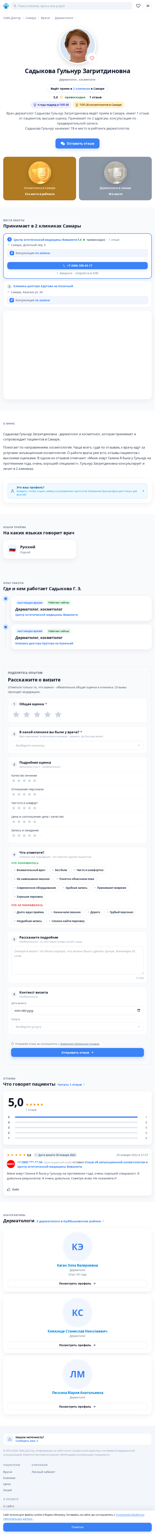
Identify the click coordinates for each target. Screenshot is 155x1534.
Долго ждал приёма (29, 912)
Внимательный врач (29, 870)
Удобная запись (75, 888)
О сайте (8, 1506)
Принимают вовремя (110, 888)
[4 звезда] (47, 714)
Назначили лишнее (66, 912)
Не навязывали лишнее (32, 879)
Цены (7, 1484)
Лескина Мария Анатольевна (77, 1393)
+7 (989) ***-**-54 (29, 1162)
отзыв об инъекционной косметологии (115, 1162)
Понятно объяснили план (75, 879)
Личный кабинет (43, 1472)
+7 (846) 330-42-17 (79, 265)
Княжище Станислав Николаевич (77, 1331)
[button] (77, 256)
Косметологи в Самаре (39, 188)
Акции (7, 1490)
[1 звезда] (16, 714)
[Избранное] (138, 6)
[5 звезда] (58, 714)
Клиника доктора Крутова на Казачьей (43, 286)
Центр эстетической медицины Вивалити (45, 240)
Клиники (9, 1478)
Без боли (59, 870)
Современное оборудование (35, 888)
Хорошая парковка (28, 896)
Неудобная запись (28, 921)
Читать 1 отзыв (70, 1084)
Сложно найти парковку (67, 921)
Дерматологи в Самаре (115, 188)
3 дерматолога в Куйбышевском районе (69, 1221)
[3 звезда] (37, 714)
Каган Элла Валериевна (77, 1265)
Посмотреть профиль (75, 1283)
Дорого (94, 912)
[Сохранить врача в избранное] (92, 58)
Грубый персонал (120, 912)
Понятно (78, 1527)
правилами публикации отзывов (79, 1044)
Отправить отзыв (75, 1052)
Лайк (15, 1189)
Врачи (7, 1472)
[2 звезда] (26, 714)
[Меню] (148, 6)
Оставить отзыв (80, 143)
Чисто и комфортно (89, 870)
